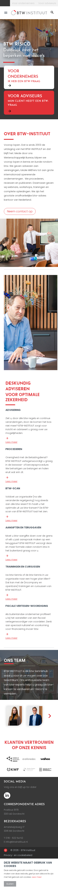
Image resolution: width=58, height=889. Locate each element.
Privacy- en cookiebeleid (18, 855)
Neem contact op (20, 211)
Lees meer (11, 442)
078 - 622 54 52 (14, 838)
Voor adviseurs (47, 3)
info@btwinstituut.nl (17, 841)
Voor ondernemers (23, 3)
